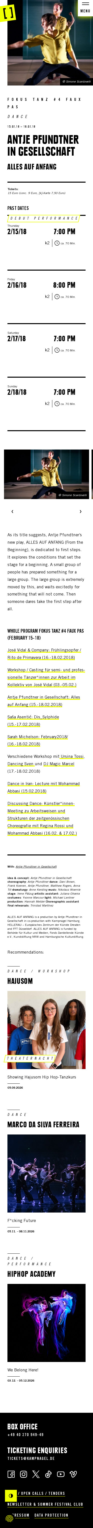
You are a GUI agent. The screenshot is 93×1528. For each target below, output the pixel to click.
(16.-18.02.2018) (23, 744)
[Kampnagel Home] (8, 11)
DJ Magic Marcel (58, 764)
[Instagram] (23, 1474)
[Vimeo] (73, 1474)
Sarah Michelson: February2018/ (37, 737)
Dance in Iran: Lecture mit (32, 784)
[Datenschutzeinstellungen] (9, 1518)
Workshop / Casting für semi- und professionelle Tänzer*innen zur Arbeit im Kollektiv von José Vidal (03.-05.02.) (46, 677)
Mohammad (69, 784)
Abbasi (13, 792)
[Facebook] (11, 1474)
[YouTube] (60, 1474)
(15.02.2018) (33, 792)
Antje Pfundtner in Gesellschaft (36, 866)
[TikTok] (48, 1474)
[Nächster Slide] (81, 512)
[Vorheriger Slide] (12, 512)
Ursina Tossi (72, 757)
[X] (36, 1474)
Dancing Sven (21, 764)
